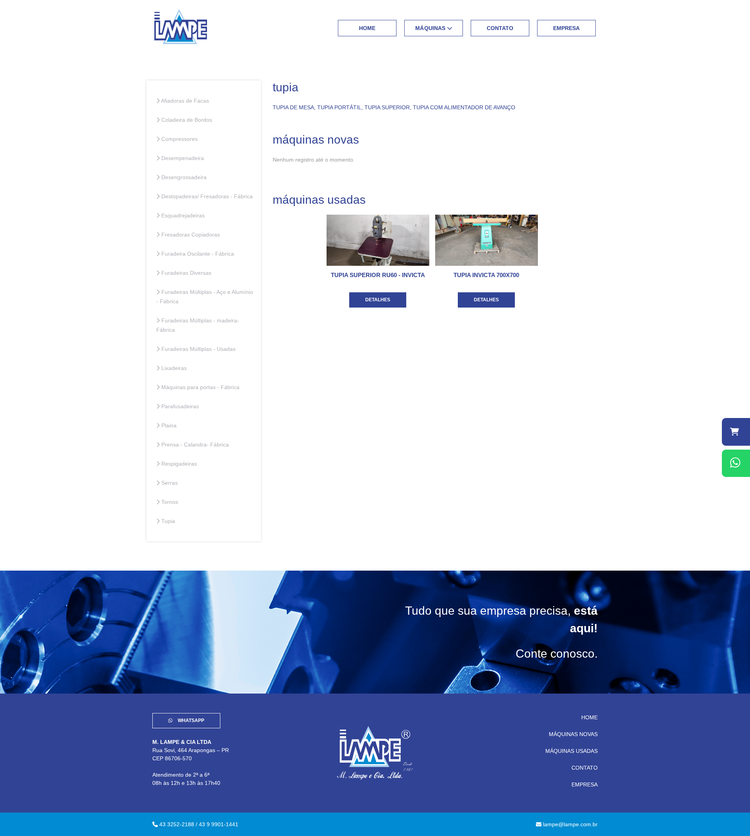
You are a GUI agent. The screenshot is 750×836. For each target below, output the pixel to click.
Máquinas (431, 28)
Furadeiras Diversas (185, 273)
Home (367, 28)
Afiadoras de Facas (184, 101)
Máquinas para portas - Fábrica (199, 387)
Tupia (167, 521)
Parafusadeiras (179, 406)
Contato (500, 28)
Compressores (179, 139)
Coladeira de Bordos (186, 120)
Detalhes (377, 299)
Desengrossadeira (183, 177)
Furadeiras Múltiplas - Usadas (198, 349)
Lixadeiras (173, 368)
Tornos (169, 502)
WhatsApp (190, 720)
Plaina (168, 425)
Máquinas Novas (573, 734)
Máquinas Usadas (571, 751)
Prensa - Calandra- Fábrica (194, 444)
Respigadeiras (178, 464)
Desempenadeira (182, 158)
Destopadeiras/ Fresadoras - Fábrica (206, 196)
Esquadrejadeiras (182, 215)
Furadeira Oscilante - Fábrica (197, 254)
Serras (169, 483)
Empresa (566, 28)
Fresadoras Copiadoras (190, 234)
